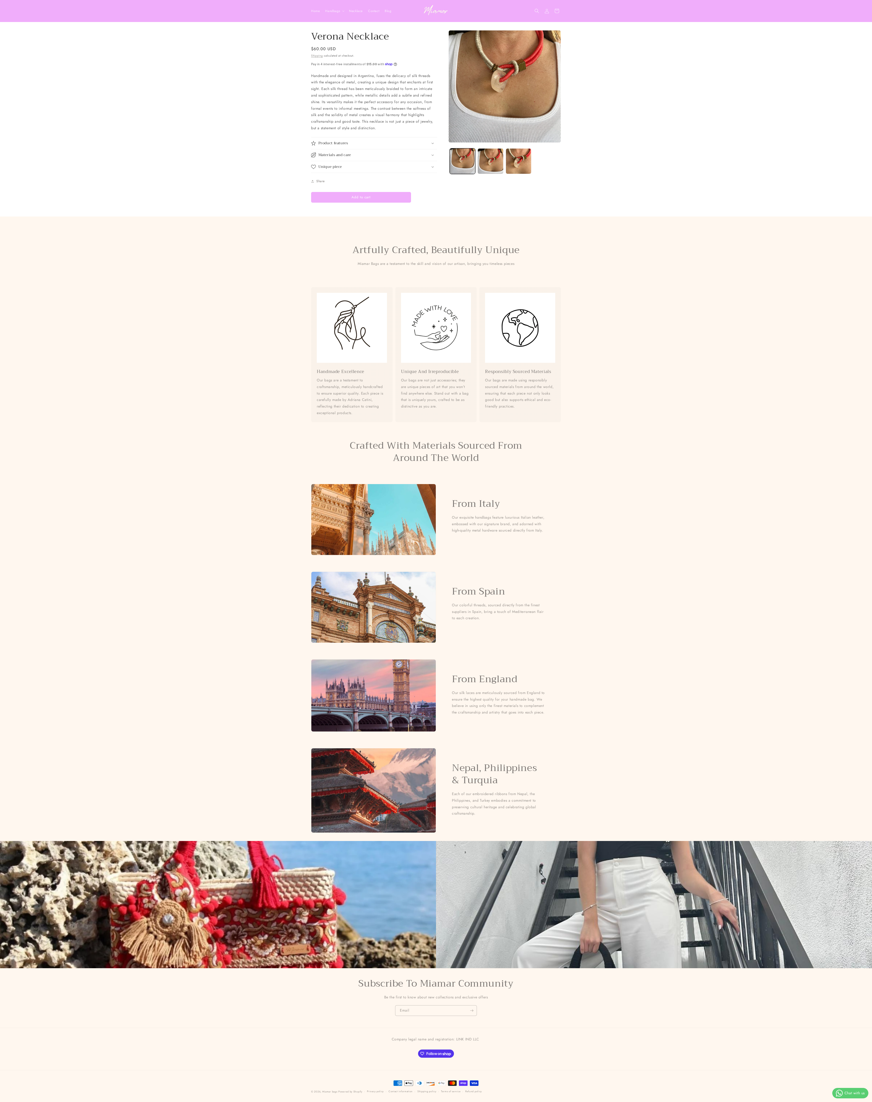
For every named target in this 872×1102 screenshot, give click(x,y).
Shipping (317, 56)
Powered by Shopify (350, 1091)
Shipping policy (426, 1091)
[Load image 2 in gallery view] (490, 161)
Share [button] (320, 181)
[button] (334, 11)
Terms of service (451, 1091)
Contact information (401, 1091)
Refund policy (473, 1091)
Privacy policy (375, 1091)
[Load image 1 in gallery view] (462, 161)
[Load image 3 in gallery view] (518, 161)
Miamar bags (329, 1091)
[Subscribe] (472, 1010)
